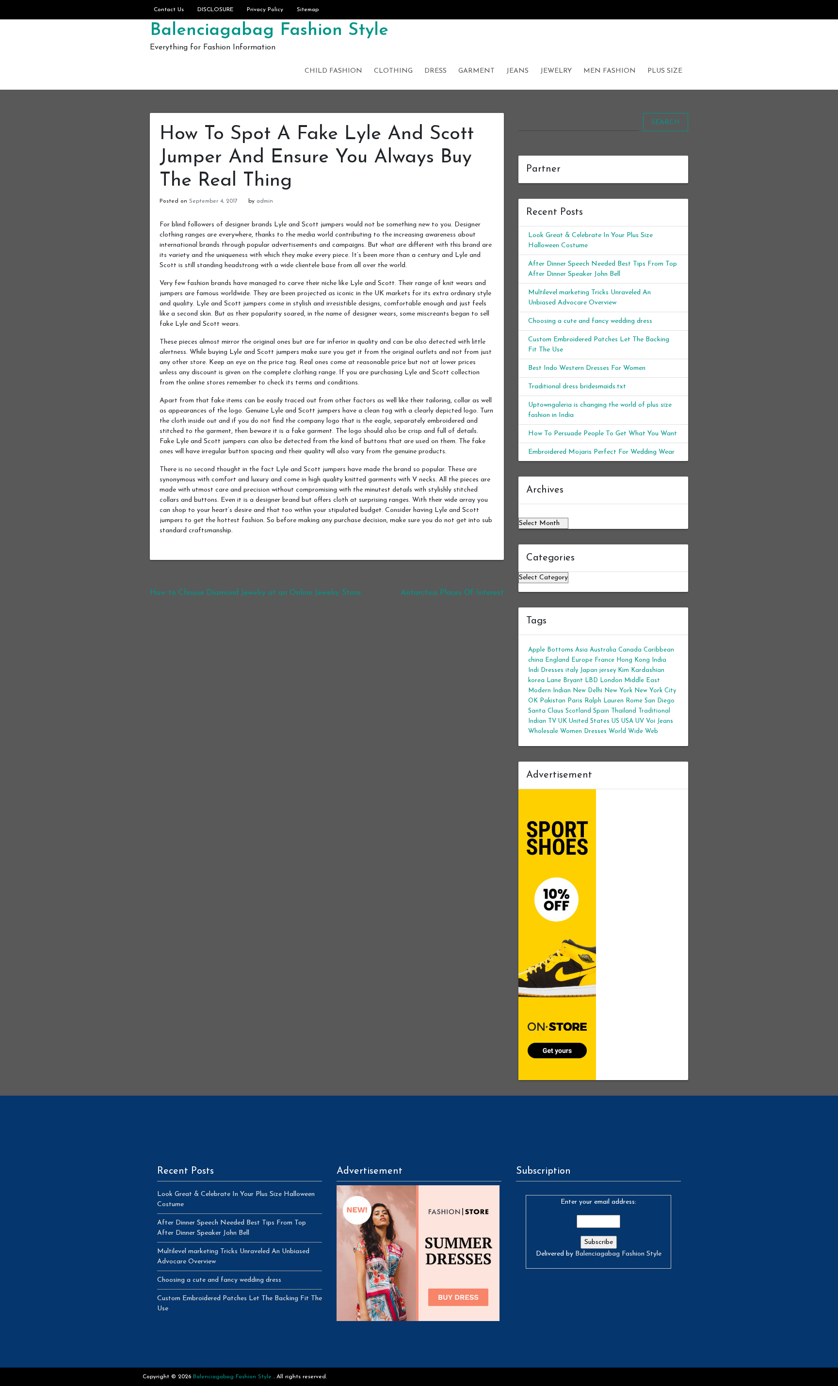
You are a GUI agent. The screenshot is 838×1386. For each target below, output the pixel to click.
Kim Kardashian (641, 670)
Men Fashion (609, 71)
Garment (476, 71)
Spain (601, 711)
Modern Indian (549, 690)
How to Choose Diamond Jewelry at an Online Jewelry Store (255, 593)
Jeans (517, 71)
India (659, 660)
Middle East (642, 680)
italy (571, 670)
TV (552, 721)
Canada (630, 650)
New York (618, 690)
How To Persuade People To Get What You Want (602, 433)
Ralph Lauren (604, 701)
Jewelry (556, 71)
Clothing (393, 71)
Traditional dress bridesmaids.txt (577, 386)
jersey (607, 670)
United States (589, 721)
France (604, 660)
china (535, 660)
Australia (603, 650)
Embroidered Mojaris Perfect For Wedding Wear (601, 452)
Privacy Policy (265, 10)
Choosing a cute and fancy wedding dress (590, 321)
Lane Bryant (565, 680)
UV (639, 721)
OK (533, 701)
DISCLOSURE (215, 10)
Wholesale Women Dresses (567, 731)
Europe (582, 660)
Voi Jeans (659, 721)
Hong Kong (633, 660)
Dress (435, 71)
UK (562, 721)
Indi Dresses (546, 670)
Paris (574, 701)
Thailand (623, 711)
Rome (634, 701)
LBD (591, 680)
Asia (581, 650)
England (557, 660)
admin (265, 201)
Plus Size (664, 71)
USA (627, 721)
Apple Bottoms (550, 650)
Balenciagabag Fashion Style (269, 30)
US (615, 721)
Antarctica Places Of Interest (452, 593)
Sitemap (308, 10)
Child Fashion (333, 71)
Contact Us (169, 10)
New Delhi (587, 690)
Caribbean (659, 650)
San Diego (660, 701)
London (611, 680)
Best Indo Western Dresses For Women (586, 368)
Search (665, 122)
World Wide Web (633, 731)
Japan (588, 670)
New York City (655, 690)
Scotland (578, 711)
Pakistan (552, 701)
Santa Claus (546, 711)
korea (536, 680)
